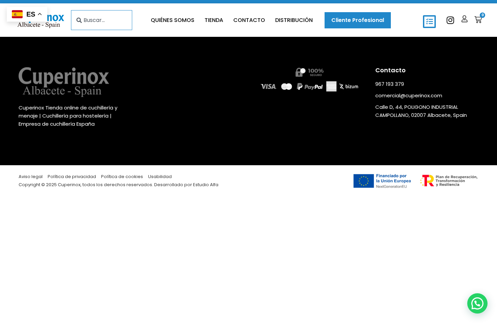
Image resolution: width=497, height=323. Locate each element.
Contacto (249, 20)
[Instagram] (450, 20)
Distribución (294, 20)
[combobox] (101, 20)
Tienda (214, 20)
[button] (429, 21)
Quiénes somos (172, 20)
